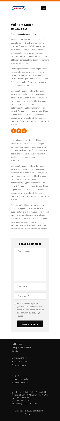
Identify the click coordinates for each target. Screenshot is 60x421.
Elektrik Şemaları (19, 358)
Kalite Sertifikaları (20, 361)
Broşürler (16, 375)
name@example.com (27, 34)
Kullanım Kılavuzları (20, 379)
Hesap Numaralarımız (21, 347)
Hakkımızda (17, 344)
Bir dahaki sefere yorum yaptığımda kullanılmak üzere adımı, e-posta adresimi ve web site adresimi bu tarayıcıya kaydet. (30, 309)
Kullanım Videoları (20, 383)
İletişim (15, 351)
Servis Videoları (19, 365)
